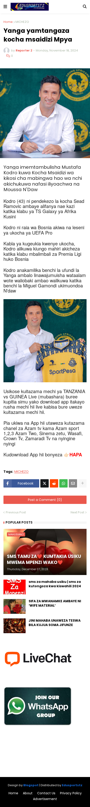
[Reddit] (54, 483)
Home (8, 22)
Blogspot (31, 785)
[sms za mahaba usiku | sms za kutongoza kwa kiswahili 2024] (14, 587)
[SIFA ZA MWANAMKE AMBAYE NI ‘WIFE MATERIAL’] (14, 606)
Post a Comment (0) (45, 499)
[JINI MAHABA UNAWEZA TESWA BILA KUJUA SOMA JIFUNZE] (14, 625)
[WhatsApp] (63, 483)
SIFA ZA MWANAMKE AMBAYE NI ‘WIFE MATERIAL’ (55, 603)
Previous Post (16, 512)
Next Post (77, 512)
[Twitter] (44, 483)
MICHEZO (22, 22)
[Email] (73, 483)
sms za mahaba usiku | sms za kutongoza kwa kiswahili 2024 (55, 584)
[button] (5, 6)
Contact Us (46, 793)
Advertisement (45, 799)
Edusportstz (72, 785)
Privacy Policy (71, 793)
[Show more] (82, 483)
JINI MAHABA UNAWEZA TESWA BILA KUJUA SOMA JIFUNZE (55, 622)
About (28, 793)
